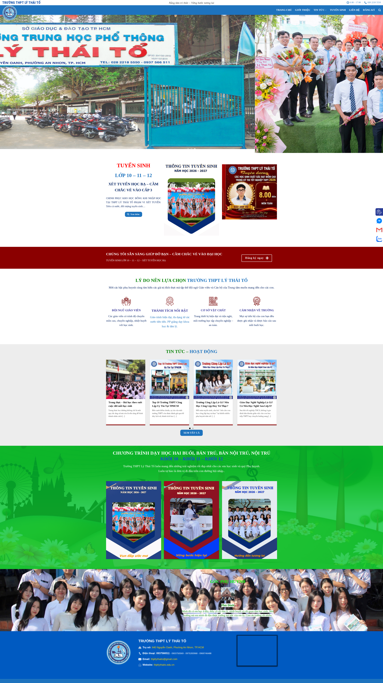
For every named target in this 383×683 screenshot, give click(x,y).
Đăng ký (369, 10)
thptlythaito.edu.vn (164, 667)
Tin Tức (319, 10)
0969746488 (205, 656)
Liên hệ (354, 10)
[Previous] (10, 85)
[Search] (379, 10)
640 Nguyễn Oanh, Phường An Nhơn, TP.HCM (178, 650)
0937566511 (163, 656)
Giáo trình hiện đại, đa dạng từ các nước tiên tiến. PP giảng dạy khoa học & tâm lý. (170, 324)
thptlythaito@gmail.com (164, 661)
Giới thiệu (302, 10)
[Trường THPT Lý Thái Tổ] (15, 12)
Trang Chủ (284, 10)
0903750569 (178, 656)
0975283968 (191, 656)
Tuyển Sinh (338, 10)
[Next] (372, 85)
